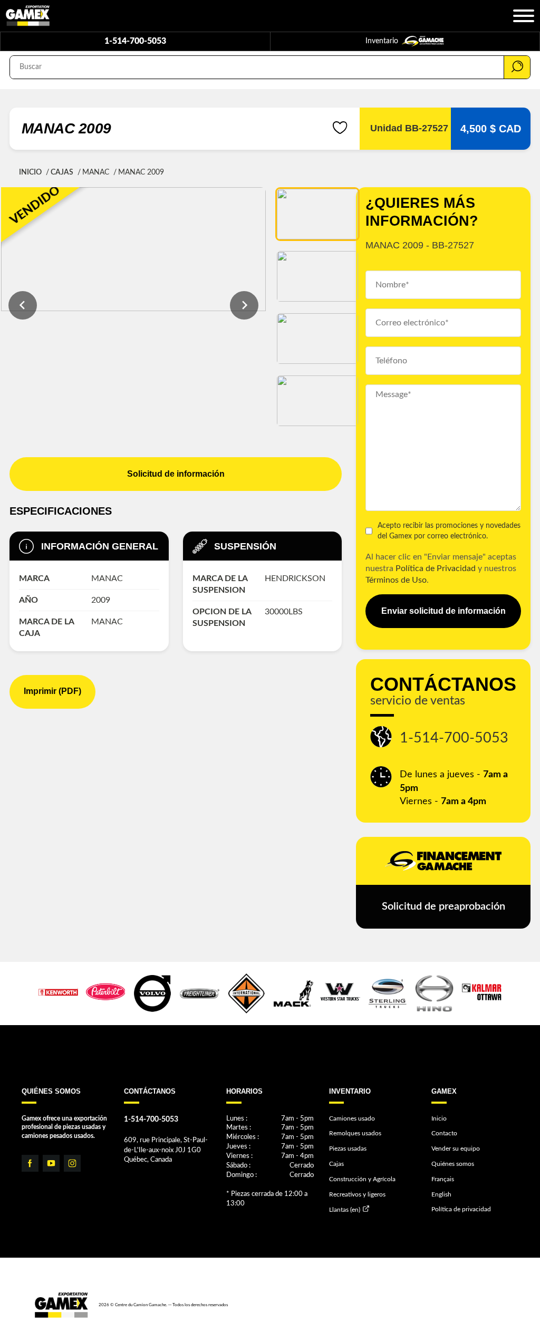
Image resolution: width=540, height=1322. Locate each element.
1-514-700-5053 (135, 41)
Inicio (30, 172)
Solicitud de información (176, 473)
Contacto (444, 1133)
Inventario (382, 41)
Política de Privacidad (436, 568)
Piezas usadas (348, 1148)
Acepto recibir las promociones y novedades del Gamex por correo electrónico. (449, 531)
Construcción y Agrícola (362, 1179)
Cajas (62, 172)
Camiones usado (352, 1118)
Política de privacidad (461, 1209)
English (441, 1194)
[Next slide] (244, 305)
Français (442, 1179)
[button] (317, 214)
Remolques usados (355, 1133)
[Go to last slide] (22, 305)
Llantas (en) (344, 1210)
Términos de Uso (396, 580)
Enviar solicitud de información (443, 610)
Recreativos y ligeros (357, 1194)
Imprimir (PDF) (52, 691)
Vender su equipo (455, 1148)
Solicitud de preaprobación (443, 906)
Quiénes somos (452, 1164)
